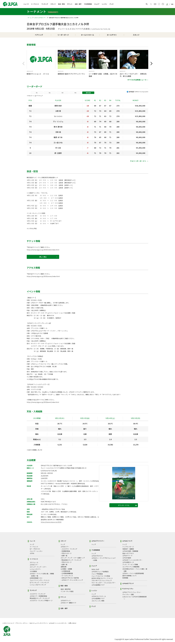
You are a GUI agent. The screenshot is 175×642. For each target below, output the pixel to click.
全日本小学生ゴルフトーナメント (102, 578)
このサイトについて (8, 623)
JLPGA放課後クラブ (98, 585)
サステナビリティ (127, 588)
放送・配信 (61, 4)
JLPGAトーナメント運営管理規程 (133, 573)
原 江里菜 (58, 153)
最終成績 (88, 93)
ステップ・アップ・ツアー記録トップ (73, 558)
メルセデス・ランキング (37, 594)
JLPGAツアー (34, 565)
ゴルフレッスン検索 (98, 601)
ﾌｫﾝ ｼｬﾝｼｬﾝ (58, 116)
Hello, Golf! (95, 569)
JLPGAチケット (66, 600)
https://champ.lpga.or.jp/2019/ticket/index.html (43, 250)
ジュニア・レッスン (36, 551)
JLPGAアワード (127, 556)
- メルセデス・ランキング (69, 549)
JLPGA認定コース (128, 562)
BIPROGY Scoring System (141, 91)
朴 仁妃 (58, 148)
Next (151, 63)
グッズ (111, 4)
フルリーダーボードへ (138, 161)
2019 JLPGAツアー (40, 17)
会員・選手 (78, 4)
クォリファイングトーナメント (40, 580)
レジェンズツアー (35, 569)
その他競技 (33, 571)
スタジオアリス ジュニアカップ (102, 580)
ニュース (26, 4)
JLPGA (32, 553)
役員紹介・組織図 (128, 549)
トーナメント (35, 4)
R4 (75, 93)
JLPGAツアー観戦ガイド (68, 603)
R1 (37, 93)
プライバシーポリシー (21, 623)
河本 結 (58, 132)
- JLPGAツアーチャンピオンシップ (72, 580)
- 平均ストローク (66, 553)
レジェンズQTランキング (38, 585)
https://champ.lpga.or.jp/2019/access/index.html (43, 276)
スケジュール (34, 562)
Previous (23, 63)
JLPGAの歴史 (126, 558)
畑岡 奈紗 (58, 105)
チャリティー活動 (128, 594)
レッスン (104, 4)
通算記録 (63, 567)
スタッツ (53, 4)
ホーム (30, 17)
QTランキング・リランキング (39, 582)
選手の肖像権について (129, 576)
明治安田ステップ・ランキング (40, 598)
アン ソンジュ (58, 121)
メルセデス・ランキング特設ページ (41, 600)
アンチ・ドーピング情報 (130, 564)
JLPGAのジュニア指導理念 (100, 572)
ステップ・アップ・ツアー (38, 567)
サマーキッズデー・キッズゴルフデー (104, 583)
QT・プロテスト (35, 549)
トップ (32, 544)
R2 (49, 93)
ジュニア (96, 4)
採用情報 (125, 578)
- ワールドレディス (67, 576)
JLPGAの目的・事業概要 (130, 551)
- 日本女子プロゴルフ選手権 (70, 578)
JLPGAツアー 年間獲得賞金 (38, 596)
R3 (62, 93)
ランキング (44, 4)
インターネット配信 (67, 591)
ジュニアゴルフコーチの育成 (101, 576)
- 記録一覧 (64, 556)
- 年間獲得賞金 (65, 551)
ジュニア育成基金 (97, 574)
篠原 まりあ (58, 137)
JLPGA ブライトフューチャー (131, 592)
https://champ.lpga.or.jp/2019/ (51, 522)
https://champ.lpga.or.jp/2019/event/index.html (43, 402)
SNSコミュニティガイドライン (39, 623)
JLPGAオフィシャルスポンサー (132, 560)
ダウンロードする (123, 505)
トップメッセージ (128, 547)
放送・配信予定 (66, 589)
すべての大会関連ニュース (137, 80)
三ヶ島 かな (58, 142)
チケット (69, 4)
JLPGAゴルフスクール (99, 596)
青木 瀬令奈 (58, 127)
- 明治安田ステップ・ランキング (71, 560)
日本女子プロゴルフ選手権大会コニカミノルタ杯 (58, 24)
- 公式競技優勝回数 (67, 573)
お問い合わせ (72, 623)
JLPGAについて (127, 541)
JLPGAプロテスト (97, 556)
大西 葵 (58, 111)
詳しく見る (42, 257)
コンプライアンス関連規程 (130, 567)
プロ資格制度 (88, 4)
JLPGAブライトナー (97, 541)
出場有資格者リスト (36, 578)
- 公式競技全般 (65, 571)
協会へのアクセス (128, 553)
